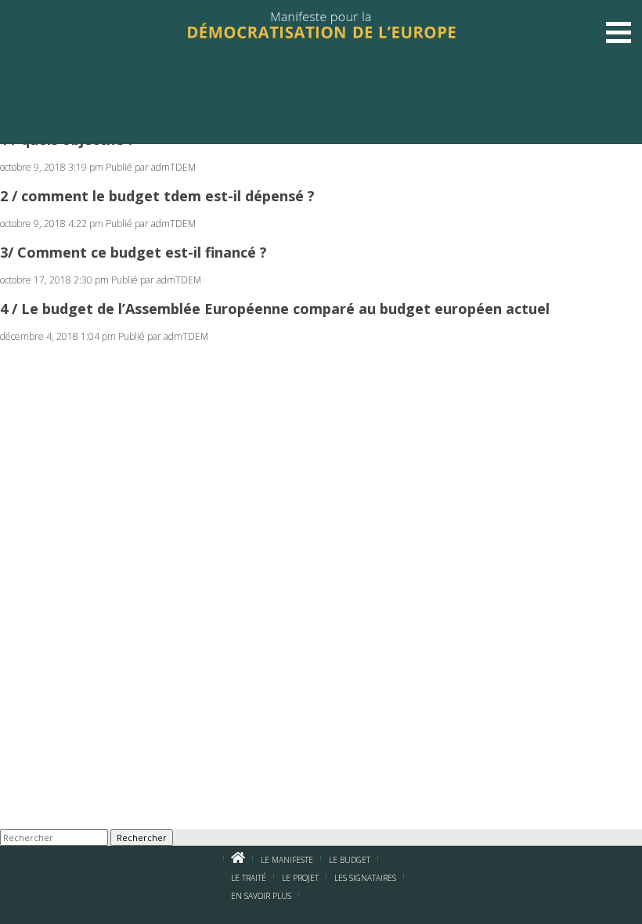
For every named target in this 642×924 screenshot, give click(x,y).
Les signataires (365, 877)
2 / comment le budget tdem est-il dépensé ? (157, 195)
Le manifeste (287, 859)
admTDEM (173, 167)
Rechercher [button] (142, 837)
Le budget (349, 859)
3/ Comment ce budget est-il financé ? (133, 252)
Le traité (248, 877)
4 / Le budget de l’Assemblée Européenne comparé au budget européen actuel (275, 308)
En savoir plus (261, 895)
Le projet (300, 877)
